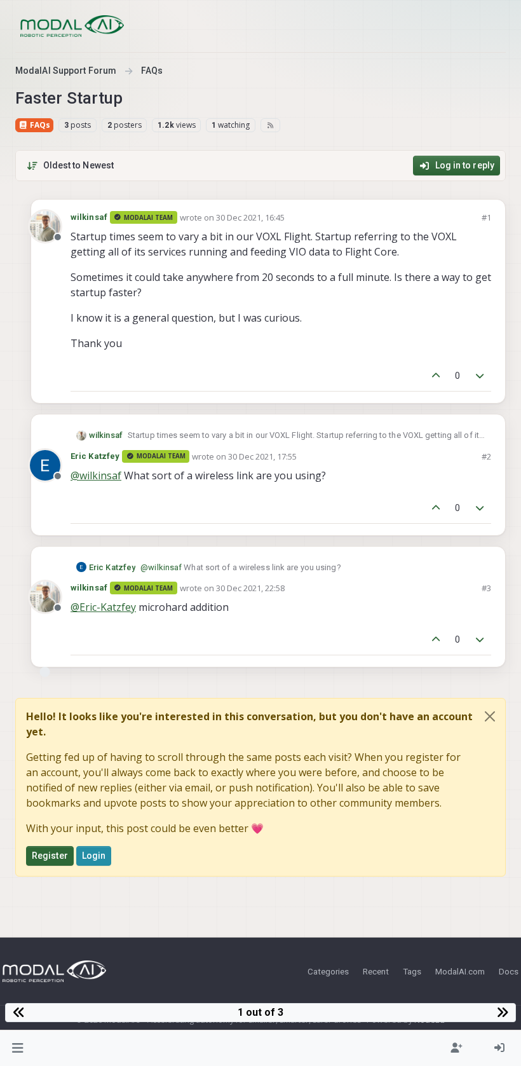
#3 (486, 588)
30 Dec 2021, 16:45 (250, 217)
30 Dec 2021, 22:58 (250, 588)
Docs (508, 971)
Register (50, 856)
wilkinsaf (89, 217)
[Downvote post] (480, 376)
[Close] (490, 716)
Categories (328, 971)
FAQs (39, 125)
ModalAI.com (460, 971)
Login (94, 856)
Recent (376, 971)
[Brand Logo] (72, 26)
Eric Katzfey (95, 456)
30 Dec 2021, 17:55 (262, 456)
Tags (412, 971)
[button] (18, 1048)
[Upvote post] (435, 376)
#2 (486, 456)
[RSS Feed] (270, 125)
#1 (486, 217)
